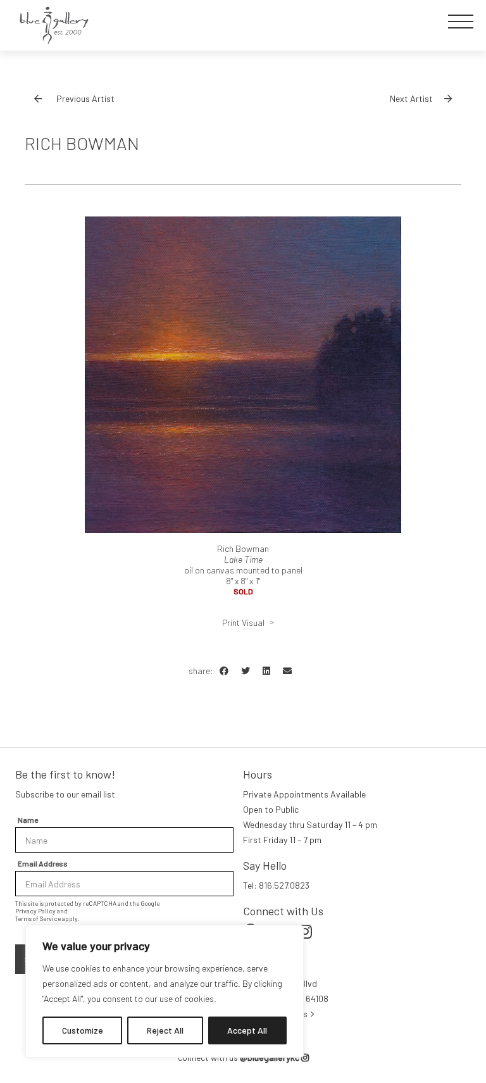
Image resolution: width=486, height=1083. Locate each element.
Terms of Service (38, 918)
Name (28, 819)
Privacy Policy (35, 911)
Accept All (247, 1030)
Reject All (165, 1030)
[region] (164, 991)
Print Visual (243, 622)
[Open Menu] (461, 21)
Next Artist (411, 98)
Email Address (43, 863)
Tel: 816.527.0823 (276, 885)
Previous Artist (85, 98)
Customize (82, 1030)
